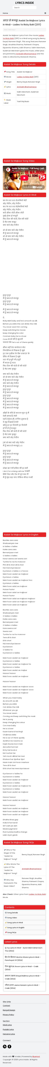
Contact (6, 1005)
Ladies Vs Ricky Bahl (25, 77)
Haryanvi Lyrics (9, 1034)
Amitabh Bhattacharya (26, 54)
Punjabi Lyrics (8, 1029)
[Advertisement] (24, 132)
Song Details (12, 912)
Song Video (12, 917)
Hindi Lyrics (7, 1025)
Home (5, 29)
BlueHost (36, 1056)
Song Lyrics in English (15, 927)
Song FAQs (11, 932)
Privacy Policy (8, 1014)
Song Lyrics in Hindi (15, 922)
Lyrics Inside (24, 3)
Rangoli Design (9, 1010)
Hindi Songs (11, 29)
